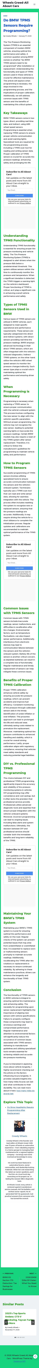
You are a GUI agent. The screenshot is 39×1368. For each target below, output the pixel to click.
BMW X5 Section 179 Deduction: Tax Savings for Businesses (10, 1281)
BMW (5, 16)
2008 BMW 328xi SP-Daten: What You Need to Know (29, 1280)
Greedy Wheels (11, 36)
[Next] (33, 1322)
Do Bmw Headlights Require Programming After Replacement (20, 1110)
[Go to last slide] (6, 1322)
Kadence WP (20, 1361)
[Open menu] (34, 4)
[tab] (15, 1337)
